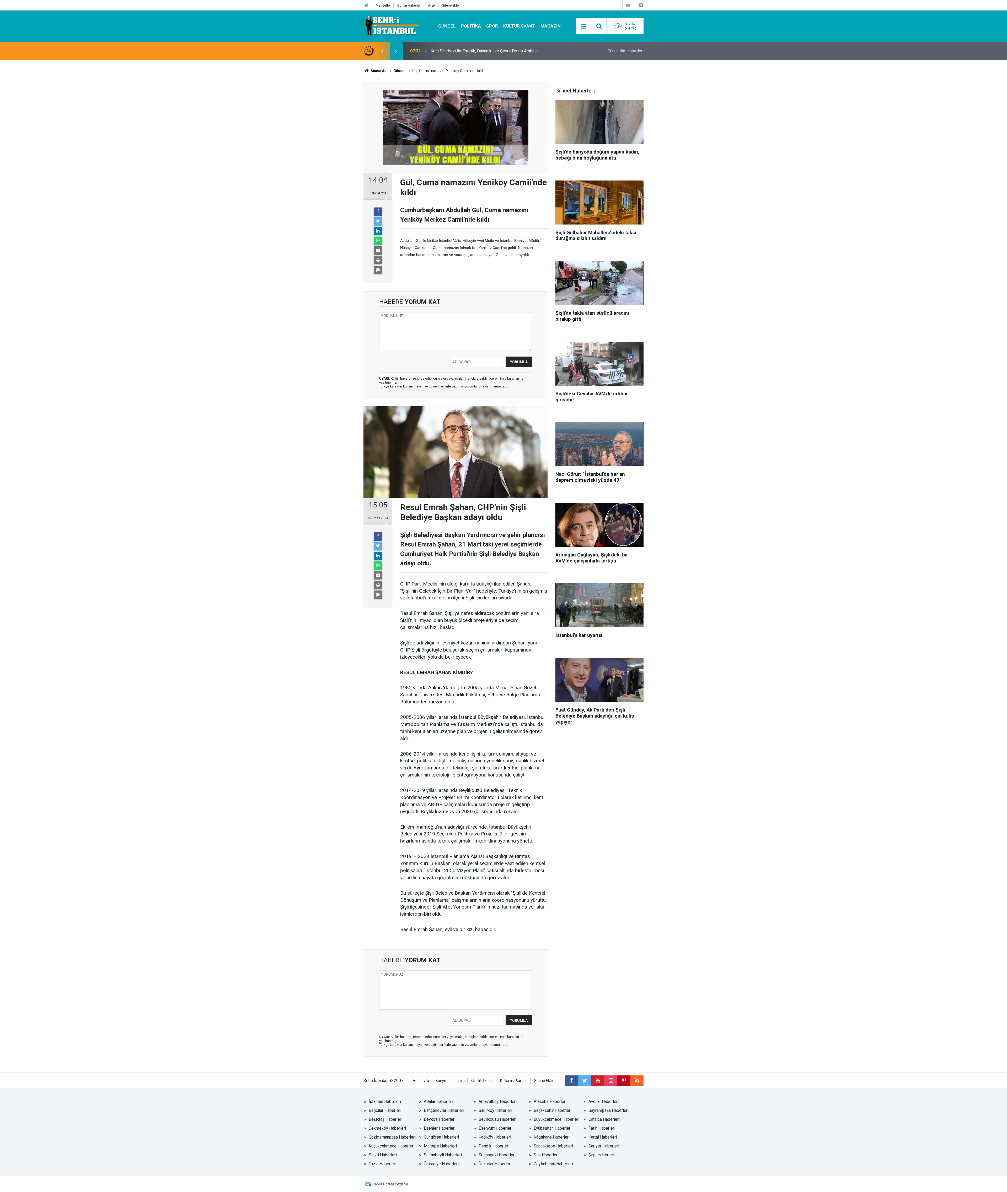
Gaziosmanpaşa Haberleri (392, 1137)
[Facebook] (378, 211)
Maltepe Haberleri (440, 1146)
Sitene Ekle (450, 5)
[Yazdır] (378, 260)
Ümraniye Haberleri (441, 1163)
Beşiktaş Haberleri (385, 1119)
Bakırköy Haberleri (495, 1110)
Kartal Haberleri (602, 1137)
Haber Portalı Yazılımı (390, 1184)
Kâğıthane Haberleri (552, 1137)
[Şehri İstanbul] (391, 25)
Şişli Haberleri (601, 1154)
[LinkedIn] (378, 231)
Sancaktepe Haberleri (553, 1146)
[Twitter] (378, 221)
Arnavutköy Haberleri (498, 1101)
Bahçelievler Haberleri (444, 1110)
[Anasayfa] (366, 5)
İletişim (459, 1081)
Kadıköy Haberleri (495, 1137)
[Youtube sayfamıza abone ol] (597, 1080)
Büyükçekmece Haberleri (556, 1119)
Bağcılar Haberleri (385, 1110)
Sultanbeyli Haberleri (443, 1154)
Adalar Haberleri (438, 1101)
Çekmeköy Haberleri (387, 1128)
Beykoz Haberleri (440, 1119)
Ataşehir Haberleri (550, 1101)
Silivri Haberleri (383, 1154)
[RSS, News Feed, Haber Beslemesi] (637, 1080)
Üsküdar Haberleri (495, 1163)
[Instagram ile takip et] (610, 1080)
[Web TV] (628, 5)
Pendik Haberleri (494, 1146)
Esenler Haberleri (440, 1128)
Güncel (447, 26)
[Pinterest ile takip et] (623, 1080)
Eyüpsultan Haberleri (552, 1128)
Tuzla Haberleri (382, 1163)
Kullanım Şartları (514, 1081)
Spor (492, 26)
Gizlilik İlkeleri (482, 1081)
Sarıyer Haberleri (603, 1146)
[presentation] (382, 51)
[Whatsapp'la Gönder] (378, 241)
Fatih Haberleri (601, 1128)
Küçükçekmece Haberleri (391, 1146)
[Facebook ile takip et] (571, 1080)
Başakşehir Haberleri (552, 1110)
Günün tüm (626, 50)
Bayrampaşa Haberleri (608, 1110)
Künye (441, 1081)
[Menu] (583, 26)
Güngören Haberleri (441, 1137)
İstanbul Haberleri (385, 1101)
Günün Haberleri (409, 5)
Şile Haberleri (546, 1154)
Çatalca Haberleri (604, 1119)
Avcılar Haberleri (603, 1101)
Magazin (550, 26)
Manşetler (383, 5)
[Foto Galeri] (641, 5)
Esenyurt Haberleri (495, 1128)
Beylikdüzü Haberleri (498, 1119)
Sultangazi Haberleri (497, 1154)
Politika (471, 26)
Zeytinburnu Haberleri (553, 1163)
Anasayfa (421, 1081)
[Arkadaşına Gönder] (378, 250)
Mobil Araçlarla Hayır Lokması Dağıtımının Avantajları (478, 50)
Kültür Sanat (519, 26)
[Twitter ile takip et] (584, 1080)
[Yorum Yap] (378, 270)
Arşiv (432, 5)
